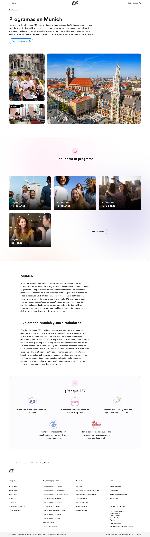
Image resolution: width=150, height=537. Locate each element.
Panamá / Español (17, 534)
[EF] (75, 3)
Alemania (14, 10)
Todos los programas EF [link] (24, 463)
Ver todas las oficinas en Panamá (121, 526)
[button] (13, 3)
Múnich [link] (46, 463)
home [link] (11, 463)
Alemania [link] (38, 463)
